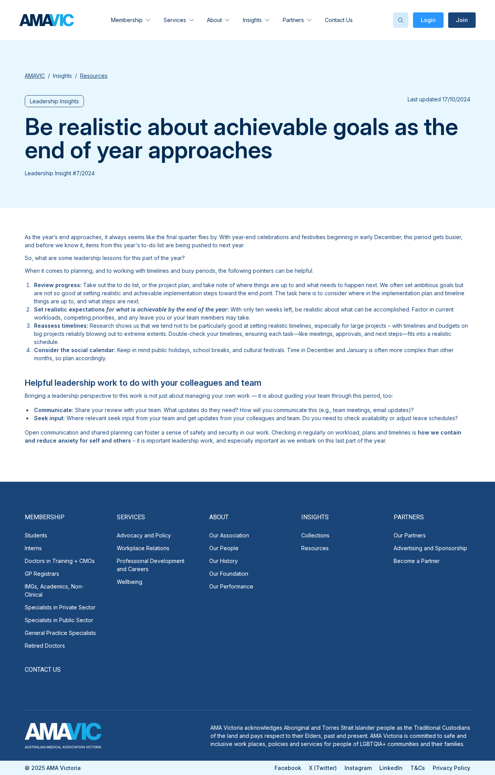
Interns (33, 548)
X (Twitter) (323, 768)
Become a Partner (417, 561)
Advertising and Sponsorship (430, 548)
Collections (315, 535)
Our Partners (410, 535)
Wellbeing (129, 581)
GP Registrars (42, 573)
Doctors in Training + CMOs (60, 561)
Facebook (288, 768)
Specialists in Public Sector (59, 620)
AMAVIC (35, 75)
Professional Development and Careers (150, 565)
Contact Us (339, 20)
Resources (315, 548)
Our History (223, 561)
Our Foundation (228, 573)
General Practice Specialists (60, 633)
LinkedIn (391, 768)
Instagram (358, 768)
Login (428, 20)
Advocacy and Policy (144, 535)
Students (36, 535)
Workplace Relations (143, 548)
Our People (224, 548)
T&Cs (417, 768)
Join (462, 20)
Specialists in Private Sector (60, 607)
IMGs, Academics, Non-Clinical (54, 590)
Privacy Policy (451, 768)
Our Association (229, 535)
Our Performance (231, 586)
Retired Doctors (45, 645)
